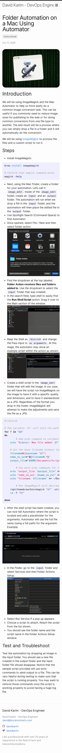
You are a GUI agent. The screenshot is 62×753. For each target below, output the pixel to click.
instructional (10, 36)
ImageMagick (31, 139)
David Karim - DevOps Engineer (30, 5)
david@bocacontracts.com (17, 720)
